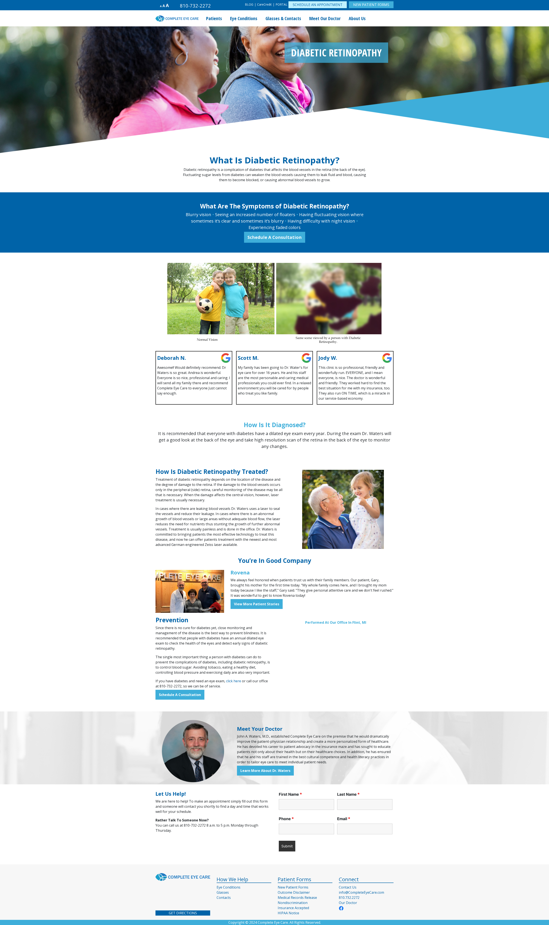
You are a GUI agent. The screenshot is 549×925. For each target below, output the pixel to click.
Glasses (223, 892)
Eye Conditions (228, 887)
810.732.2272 (349, 897)
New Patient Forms (293, 887)
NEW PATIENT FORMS (371, 4)
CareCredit (264, 4)
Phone (286, 819)
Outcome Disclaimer (294, 892)
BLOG (249, 4)
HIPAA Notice (288, 913)
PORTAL (281, 4)
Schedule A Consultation (274, 237)
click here (233, 681)
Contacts (224, 897)
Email (343, 819)
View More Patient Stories (256, 604)
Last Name (348, 794)
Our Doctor (348, 902)
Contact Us (347, 887)
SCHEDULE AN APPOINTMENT (317, 4)
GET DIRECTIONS (183, 913)
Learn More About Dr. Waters (265, 770)
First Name (290, 794)
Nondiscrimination (293, 902)
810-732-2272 (195, 5)
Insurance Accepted (293, 907)
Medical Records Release (297, 897)
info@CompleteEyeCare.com (361, 892)
